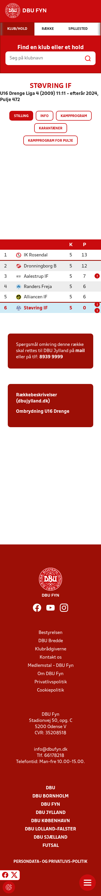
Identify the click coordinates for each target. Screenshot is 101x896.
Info (44, 116)
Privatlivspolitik (50, 682)
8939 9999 (51, 357)
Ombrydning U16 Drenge (43, 411)
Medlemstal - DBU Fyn (51, 666)
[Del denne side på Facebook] (5, 876)
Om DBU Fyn (50, 674)
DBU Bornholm (50, 796)
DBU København (50, 821)
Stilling (21, 116)
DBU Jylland (51, 813)
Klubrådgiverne (50, 649)
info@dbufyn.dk (50, 749)
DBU (50, 788)
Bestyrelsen (50, 633)
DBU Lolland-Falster (50, 829)
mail (80, 351)
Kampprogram (74, 116)
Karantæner (50, 128)
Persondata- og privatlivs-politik (50, 862)
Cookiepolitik (50, 690)
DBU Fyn (50, 804)
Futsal (50, 846)
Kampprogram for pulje (50, 140)
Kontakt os (51, 657)
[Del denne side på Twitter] (14, 876)
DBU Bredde (50, 641)
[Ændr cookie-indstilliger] (9, 887)
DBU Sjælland (50, 837)
